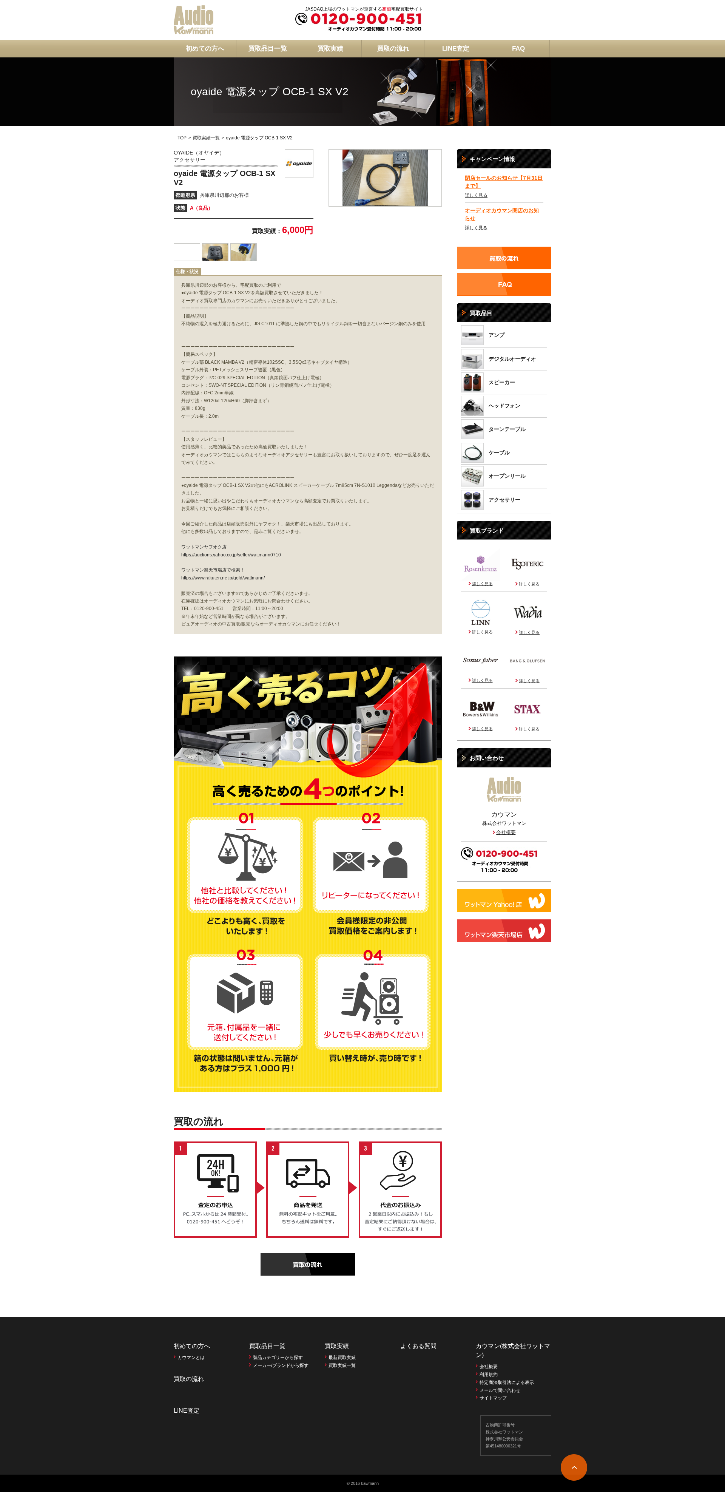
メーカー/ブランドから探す (281, 1365)
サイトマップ (493, 1398)
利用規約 (489, 1374)
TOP (182, 138)
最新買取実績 (342, 1357)
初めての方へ (205, 48)
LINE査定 (455, 48)
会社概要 (506, 832)
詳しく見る (476, 195)
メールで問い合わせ (500, 1390)
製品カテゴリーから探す (278, 1357)
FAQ (518, 48)
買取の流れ (393, 48)
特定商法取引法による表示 (507, 1382)
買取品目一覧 (267, 48)
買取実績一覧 (206, 138)
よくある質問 (418, 1346)
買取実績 (330, 48)
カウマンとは (191, 1357)
